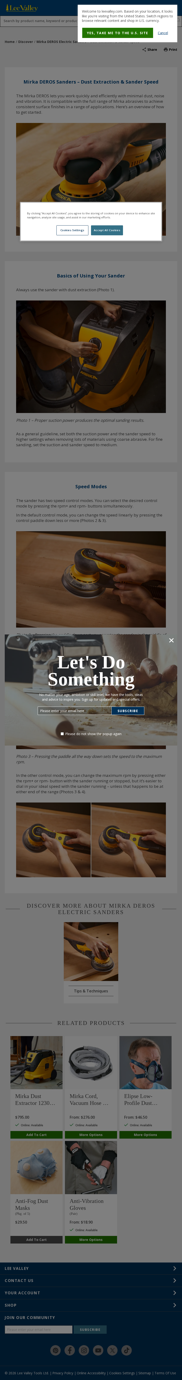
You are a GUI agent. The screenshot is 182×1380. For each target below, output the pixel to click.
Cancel (163, 33)
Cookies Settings (72, 230)
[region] (91, 221)
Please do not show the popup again (93, 734)
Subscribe (128, 711)
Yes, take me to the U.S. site (117, 33)
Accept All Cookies (107, 230)
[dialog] (127, 23)
